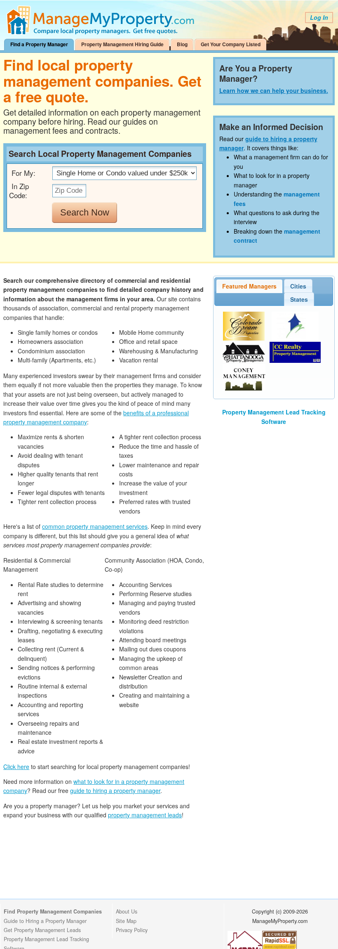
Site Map (126, 921)
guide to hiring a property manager (115, 790)
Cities (298, 286)
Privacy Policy (132, 930)
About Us (126, 911)
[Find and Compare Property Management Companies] (102, 33)
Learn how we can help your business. (273, 90)
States (299, 299)
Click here (16, 766)
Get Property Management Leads (42, 930)
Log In (319, 17)
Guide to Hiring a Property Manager (45, 921)
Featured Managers (249, 286)
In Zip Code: (19, 190)
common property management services (95, 526)
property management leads (145, 815)
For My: (23, 173)
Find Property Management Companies (53, 911)
